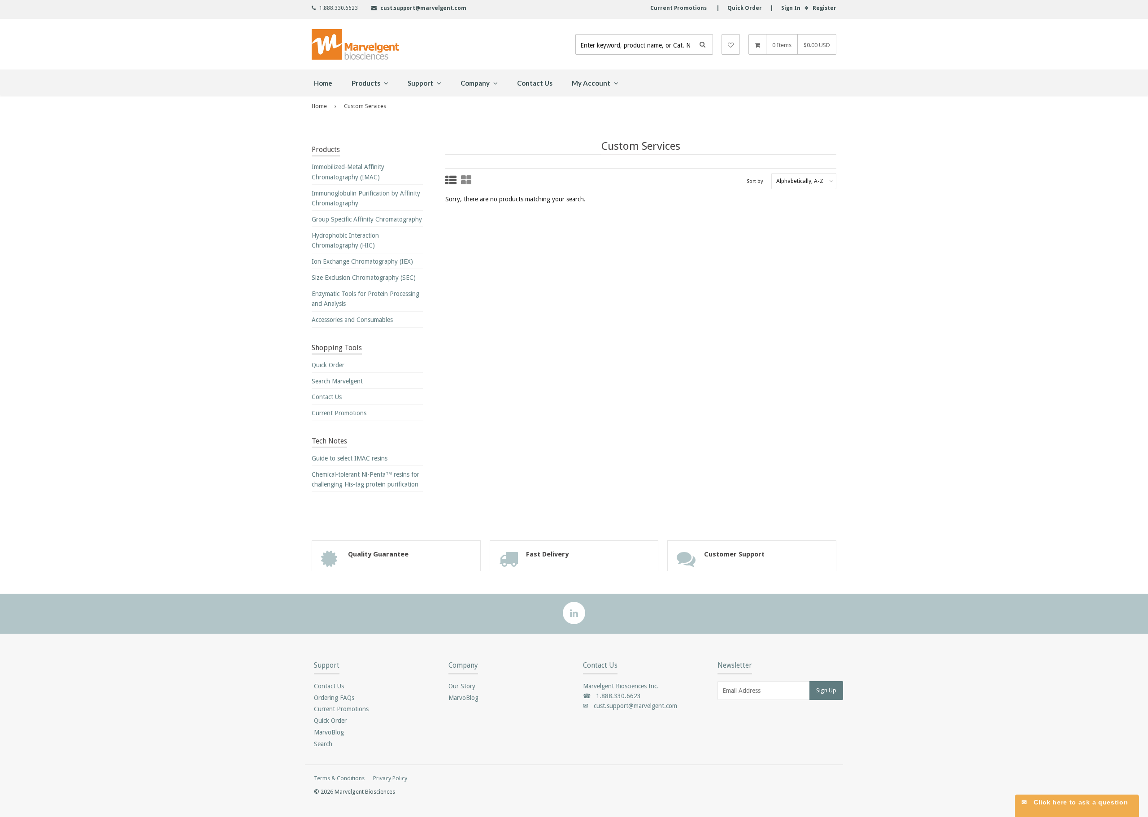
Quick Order (328, 365)
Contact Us (534, 83)
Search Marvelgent (337, 381)
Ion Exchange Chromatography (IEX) (362, 261)
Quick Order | (746, 8)
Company (476, 83)
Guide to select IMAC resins (349, 458)
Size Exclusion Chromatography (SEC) (364, 277)
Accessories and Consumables (352, 319)
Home (323, 83)
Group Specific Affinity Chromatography (367, 219)
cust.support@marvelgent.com (423, 8)
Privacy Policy (390, 778)
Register (824, 8)
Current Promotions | (684, 8)
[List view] (451, 181)
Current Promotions (339, 413)
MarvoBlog (329, 732)
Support (421, 83)
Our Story (461, 686)
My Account (592, 83)
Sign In (790, 8)
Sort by (755, 181)
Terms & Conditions (339, 778)
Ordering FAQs (334, 697)
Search (323, 743)
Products (367, 83)
